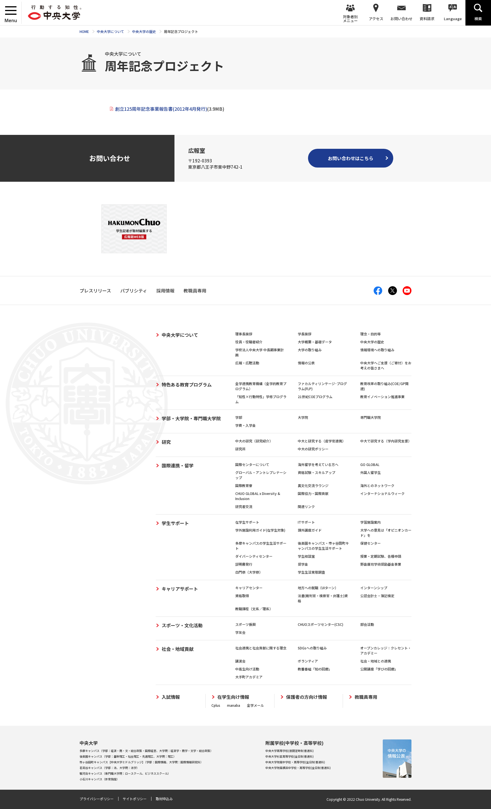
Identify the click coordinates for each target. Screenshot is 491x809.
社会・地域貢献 (178, 648)
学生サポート (175, 523)
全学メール (255, 705)
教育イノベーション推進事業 (382, 396)
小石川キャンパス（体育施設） (99, 779)
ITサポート (306, 522)
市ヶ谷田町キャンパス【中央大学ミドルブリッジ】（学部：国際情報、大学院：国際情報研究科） (141, 762)
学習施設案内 (370, 522)
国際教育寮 (243, 485)
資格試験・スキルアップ (316, 472)
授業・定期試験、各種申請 (380, 556)
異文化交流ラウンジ (313, 485)
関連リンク (306, 506)
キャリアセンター (249, 587)
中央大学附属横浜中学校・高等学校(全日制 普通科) (298, 768)
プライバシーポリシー (97, 798)
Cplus (215, 705)
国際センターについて (252, 464)
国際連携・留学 (178, 465)
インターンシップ (373, 587)
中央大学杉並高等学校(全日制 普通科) (289, 756)
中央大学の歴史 (372, 341)
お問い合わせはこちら (350, 158)
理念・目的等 (370, 333)
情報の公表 (306, 362)
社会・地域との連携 (375, 661)
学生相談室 (306, 556)
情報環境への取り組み (377, 349)
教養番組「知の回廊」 (315, 668)
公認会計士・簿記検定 (377, 595)
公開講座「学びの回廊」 (379, 668)
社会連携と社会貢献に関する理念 (260, 647)
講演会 (240, 661)
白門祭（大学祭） (249, 572)
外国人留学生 (370, 472)
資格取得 (242, 595)
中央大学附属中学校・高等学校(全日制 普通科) (295, 762)
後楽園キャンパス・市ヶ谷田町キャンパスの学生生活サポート (323, 546)
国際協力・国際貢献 (313, 493)
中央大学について (180, 334)
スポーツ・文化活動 (182, 625)
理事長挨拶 (243, 333)
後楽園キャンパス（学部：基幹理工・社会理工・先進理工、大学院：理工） (128, 756)
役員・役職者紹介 (249, 341)
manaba (233, 705)
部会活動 (367, 624)
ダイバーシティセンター (253, 556)
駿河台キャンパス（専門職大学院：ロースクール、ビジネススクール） (125, 773)
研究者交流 (243, 506)
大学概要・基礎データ (315, 341)
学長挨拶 (304, 333)
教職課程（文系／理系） (254, 608)
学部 (238, 417)
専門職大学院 (370, 417)
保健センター (370, 543)
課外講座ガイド (310, 530)
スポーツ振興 (245, 624)
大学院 (303, 417)
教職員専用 (366, 697)
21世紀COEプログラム (315, 396)
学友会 (240, 632)
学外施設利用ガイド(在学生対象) (260, 530)
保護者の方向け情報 (306, 697)
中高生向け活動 (247, 668)
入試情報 (171, 697)
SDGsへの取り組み (312, 647)
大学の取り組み (310, 349)
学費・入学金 (245, 425)
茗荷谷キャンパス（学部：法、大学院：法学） (109, 768)
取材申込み (164, 798)
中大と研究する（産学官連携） (322, 440)
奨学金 (303, 564)
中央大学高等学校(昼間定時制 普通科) (289, 751)
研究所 (240, 448)
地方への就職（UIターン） (318, 587)
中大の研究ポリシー (313, 448)
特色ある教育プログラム (187, 384)
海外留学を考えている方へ (318, 464)
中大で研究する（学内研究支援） (385, 440)
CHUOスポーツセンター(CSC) (320, 624)
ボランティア (308, 661)
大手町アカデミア (249, 676)
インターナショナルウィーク (382, 493)
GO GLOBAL (369, 464)
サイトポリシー (135, 798)
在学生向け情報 (233, 697)
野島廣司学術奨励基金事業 (380, 564)
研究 (166, 441)
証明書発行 (243, 564)
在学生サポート (247, 522)
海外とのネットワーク (377, 485)
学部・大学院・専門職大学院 (191, 418)
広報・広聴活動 (247, 362)
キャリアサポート (180, 588)
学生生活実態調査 (311, 572)
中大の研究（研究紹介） (254, 440)
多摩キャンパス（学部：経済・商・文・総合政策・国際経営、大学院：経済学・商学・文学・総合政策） (146, 751)
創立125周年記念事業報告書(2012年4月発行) (161, 108)
